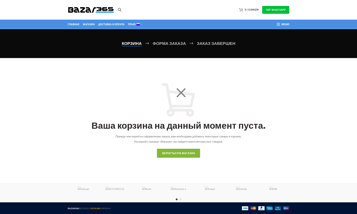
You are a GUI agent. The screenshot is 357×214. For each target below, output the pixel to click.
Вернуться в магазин (178, 153)
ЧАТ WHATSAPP (276, 9)
